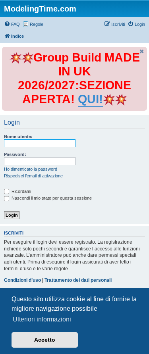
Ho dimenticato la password (30, 169)
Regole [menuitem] (36, 24)
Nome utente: (18, 136)
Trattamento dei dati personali (78, 280)
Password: (15, 154)
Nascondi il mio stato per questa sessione (51, 198)
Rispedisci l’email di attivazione (33, 175)
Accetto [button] (44, 340)
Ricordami (20, 191)
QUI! (90, 99)
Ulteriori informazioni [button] (42, 319)
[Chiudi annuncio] (141, 51)
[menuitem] (12, 24)
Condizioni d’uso (22, 280)
